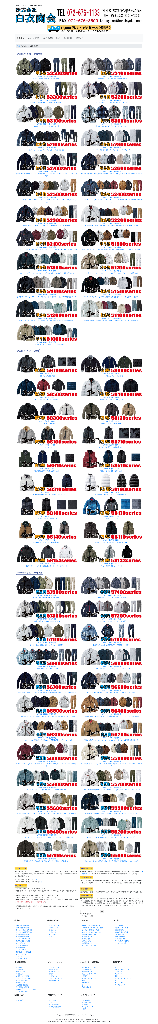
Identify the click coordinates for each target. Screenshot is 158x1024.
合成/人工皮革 (86, 987)
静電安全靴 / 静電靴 (22, 976)
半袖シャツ (52, 932)
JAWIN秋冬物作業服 (22, 925)
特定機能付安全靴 (22, 985)
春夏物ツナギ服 (87, 936)
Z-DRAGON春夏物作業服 (24, 932)
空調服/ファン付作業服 (23, 952)
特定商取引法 (86, 1002)
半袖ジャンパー (54, 928)
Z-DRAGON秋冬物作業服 (24, 930)
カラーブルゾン (21, 954)
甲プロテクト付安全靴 (23, 978)
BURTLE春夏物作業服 (23, 941)
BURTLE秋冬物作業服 (23, 939)
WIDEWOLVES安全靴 (122, 941)
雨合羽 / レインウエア (89, 978)
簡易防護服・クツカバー (90, 943)
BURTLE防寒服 (21, 950)
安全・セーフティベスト (90, 974)
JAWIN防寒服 (20, 943)
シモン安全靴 (119, 925)
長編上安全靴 (20, 972)
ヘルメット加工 (54, 1005)
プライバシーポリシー (89, 1007)
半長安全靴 (19, 974)
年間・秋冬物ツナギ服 (89, 934)
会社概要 (85, 1005)
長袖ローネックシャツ (56, 978)
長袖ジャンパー (54, 925)
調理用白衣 (19, 1000)
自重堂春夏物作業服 (22, 936)
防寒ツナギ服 (86, 941)
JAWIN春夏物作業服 (22, 928)
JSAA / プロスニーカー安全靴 (26, 989)
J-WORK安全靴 (120, 939)
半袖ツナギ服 (86, 939)
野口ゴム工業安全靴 (121, 928)
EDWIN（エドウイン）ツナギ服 (92, 928)
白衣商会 (20, 38)
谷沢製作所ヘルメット (89, 967)
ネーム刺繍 (52, 1000)
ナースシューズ (120, 985)
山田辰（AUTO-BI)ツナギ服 (91, 925)
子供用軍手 (85, 983)
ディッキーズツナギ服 (89, 945)
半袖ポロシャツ (54, 972)
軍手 (83, 980)
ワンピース (118, 972)
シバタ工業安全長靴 (121, 932)
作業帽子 (85, 976)
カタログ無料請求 (55, 1007)
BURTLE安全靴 (120, 936)
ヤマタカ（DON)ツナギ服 (90, 930)
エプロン (19, 956)
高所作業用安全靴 (22, 980)
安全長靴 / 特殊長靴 (22, 987)
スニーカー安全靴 (22, 991)
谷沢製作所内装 (87, 969)
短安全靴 (19, 967)
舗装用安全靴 (20, 983)
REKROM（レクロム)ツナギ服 (92, 932)
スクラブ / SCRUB (121, 967)
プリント (52, 1002)
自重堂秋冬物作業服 (22, 934)
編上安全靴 (19, 969)
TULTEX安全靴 (120, 934)
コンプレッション (55, 967)
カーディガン (119, 983)
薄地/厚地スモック (22, 958)
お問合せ (85, 1009)
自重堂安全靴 (119, 930)
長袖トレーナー (54, 980)
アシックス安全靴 (120, 943)
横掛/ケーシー (119, 976)
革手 (83, 985)
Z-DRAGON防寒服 (22, 945)
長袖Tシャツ (53, 974)
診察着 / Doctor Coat (122, 969)
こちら (35, 879)
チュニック (118, 974)
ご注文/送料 (86, 1000)
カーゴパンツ (53, 934)
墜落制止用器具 (87, 972)
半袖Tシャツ (53, 976)
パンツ (51, 936)
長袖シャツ (52, 930)
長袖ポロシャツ (54, 969)
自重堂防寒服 (20, 947)
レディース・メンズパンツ (123, 978)
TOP (18, 46)
